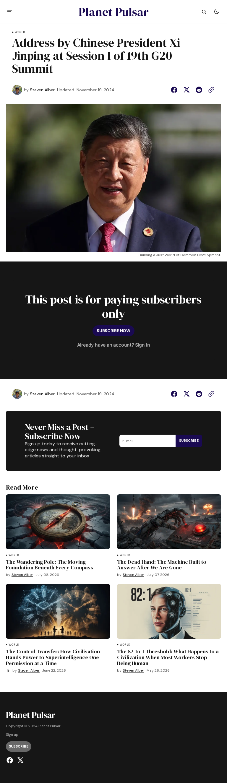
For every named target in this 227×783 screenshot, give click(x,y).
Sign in (142, 345)
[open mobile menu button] (9, 11)
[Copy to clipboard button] (210, 90)
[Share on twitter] (186, 90)
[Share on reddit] (199, 90)
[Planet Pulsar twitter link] (19, 760)
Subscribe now (113, 330)
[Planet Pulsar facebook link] (10, 760)
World (20, 32)
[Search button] (204, 12)
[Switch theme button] (216, 12)
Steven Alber (42, 89)
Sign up (12, 735)
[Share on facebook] (175, 90)
